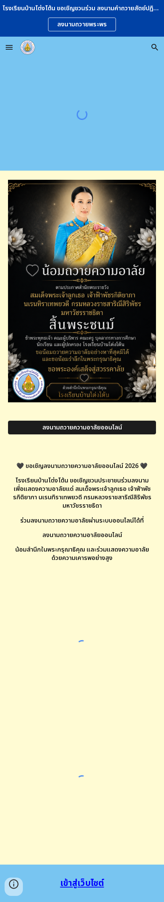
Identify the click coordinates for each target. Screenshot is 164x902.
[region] (82, 18)
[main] (82, 519)
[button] (9, 47)
